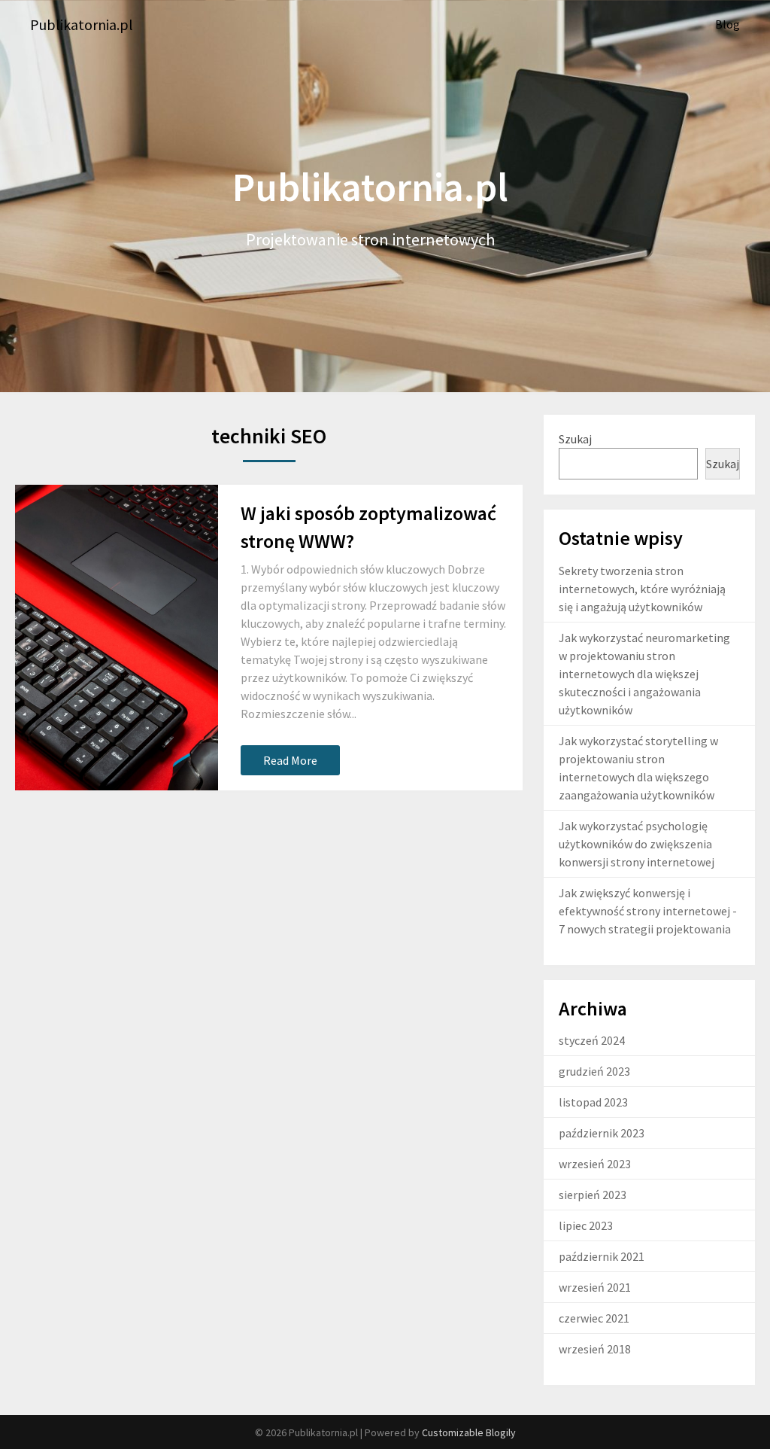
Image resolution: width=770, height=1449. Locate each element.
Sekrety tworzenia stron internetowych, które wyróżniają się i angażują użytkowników (642, 588)
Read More (290, 760)
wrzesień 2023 (595, 1163)
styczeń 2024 (592, 1040)
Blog (727, 24)
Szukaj (575, 438)
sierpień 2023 (592, 1194)
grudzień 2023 (594, 1071)
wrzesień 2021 (595, 1287)
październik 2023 (601, 1132)
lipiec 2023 (586, 1225)
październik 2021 (601, 1256)
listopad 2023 (593, 1102)
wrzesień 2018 (595, 1348)
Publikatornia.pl (81, 24)
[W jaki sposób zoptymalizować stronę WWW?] (116, 637)
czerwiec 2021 (594, 1318)
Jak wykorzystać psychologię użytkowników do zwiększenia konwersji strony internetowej (636, 843)
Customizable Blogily (469, 1432)
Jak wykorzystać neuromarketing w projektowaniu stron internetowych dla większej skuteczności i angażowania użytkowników (644, 673)
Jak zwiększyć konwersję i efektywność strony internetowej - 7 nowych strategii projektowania (648, 910)
